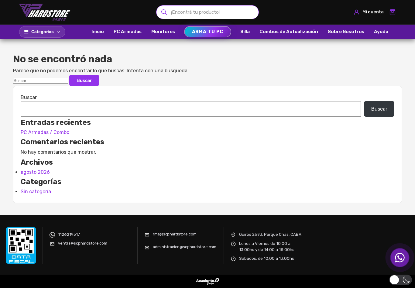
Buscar (29, 97)
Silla (245, 31)
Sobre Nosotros (346, 31)
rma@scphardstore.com (174, 234)
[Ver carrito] (392, 12)
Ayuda (381, 31)
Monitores (163, 31)
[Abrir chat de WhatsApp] (400, 258)
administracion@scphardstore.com (184, 247)
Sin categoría (36, 191)
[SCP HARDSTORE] (45, 12)
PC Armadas (128, 31)
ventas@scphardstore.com (82, 243)
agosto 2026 (35, 172)
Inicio (97, 31)
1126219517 (69, 234)
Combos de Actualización (288, 31)
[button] (400, 280)
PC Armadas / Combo (45, 132)
